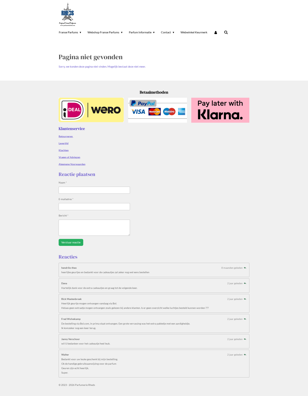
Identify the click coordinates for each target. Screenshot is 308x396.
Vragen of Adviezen (69, 157)
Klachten (64, 150)
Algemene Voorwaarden (72, 164)
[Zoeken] (226, 32)
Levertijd (63, 143)
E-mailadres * (66, 199)
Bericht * (63, 215)
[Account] (215, 32)
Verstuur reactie (71, 242)
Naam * (63, 182)
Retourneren (66, 136)
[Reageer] (245, 267)
